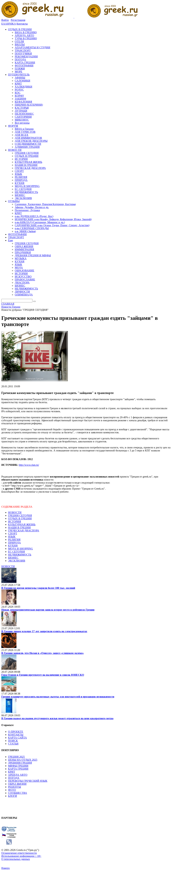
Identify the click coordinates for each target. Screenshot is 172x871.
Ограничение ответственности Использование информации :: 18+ (21, 854)
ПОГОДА (13, 777)
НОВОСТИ (15, 512)
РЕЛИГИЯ (14, 539)
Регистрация (18, 20)
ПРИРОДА (14, 542)
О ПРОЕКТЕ (15, 731)
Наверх (5, 868)
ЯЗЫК (11, 536)
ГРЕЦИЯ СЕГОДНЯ (20, 515)
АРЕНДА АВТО (17, 774)
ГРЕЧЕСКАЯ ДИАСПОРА (23, 530)
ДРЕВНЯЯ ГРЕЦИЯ (20, 762)
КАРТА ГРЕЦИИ (18, 768)
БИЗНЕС (13, 557)
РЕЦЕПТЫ (14, 786)
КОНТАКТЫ (15, 734)
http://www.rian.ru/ (29, 464)
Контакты (22, 23)
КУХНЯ (13, 545)
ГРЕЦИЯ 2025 (16, 756)
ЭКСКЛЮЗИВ (16, 560)
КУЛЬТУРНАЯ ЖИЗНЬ (21, 524)
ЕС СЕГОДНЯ (16, 551)
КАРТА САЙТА (17, 737)
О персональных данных (15, 859)
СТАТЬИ (13, 743)
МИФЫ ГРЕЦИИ (18, 765)
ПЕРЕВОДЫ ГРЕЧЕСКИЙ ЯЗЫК (27, 780)
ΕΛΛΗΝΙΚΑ (8, 23)
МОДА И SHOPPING (20, 548)
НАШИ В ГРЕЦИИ (19, 527)
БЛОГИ (12, 795)
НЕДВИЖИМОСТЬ (19, 554)
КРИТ (11, 771)
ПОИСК (13, 740)
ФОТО (12, 789)
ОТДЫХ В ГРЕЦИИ (20, 518)
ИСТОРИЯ (14, 521)
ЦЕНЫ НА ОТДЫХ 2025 (22, 759)
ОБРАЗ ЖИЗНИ (17, 783)
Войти (5, 20)
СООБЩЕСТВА (17, 792)
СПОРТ (12, 533)
